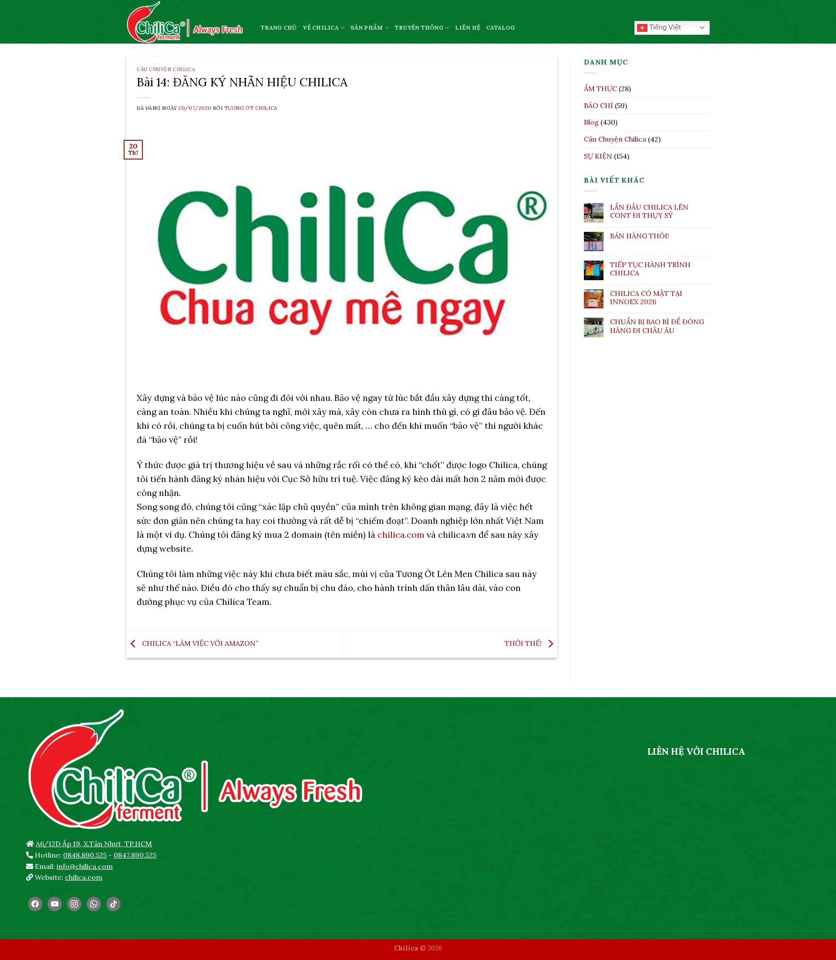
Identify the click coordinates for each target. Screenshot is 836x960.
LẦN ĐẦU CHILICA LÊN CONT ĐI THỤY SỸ (649, 211)
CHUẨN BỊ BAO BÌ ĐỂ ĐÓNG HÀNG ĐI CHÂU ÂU (657, 326)
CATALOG (500, 27)
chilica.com (401, 534)
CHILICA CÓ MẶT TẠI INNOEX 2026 (646, 297)
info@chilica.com (85, 866)
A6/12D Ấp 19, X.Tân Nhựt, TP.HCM (94, 843)
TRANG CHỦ (279, 27)
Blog (591, 122)
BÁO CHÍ (598, 105)
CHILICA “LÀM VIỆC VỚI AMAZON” (199, 643)
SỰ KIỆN (598, 156)
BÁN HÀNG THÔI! (639, 236)
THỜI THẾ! (524, 643)
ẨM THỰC (600, 88)
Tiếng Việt (664, 27)
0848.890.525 (85, 855)
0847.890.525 (135, 855)
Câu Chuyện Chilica (166, 69)
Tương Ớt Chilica (250, 108)
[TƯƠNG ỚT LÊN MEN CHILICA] (187, 22)
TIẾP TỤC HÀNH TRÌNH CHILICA (650, 269)
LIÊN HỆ (467, 27)
